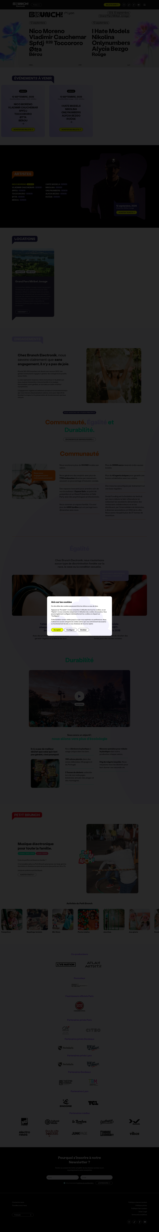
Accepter (57, 630)
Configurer (70, 630)
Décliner (83, 630)
